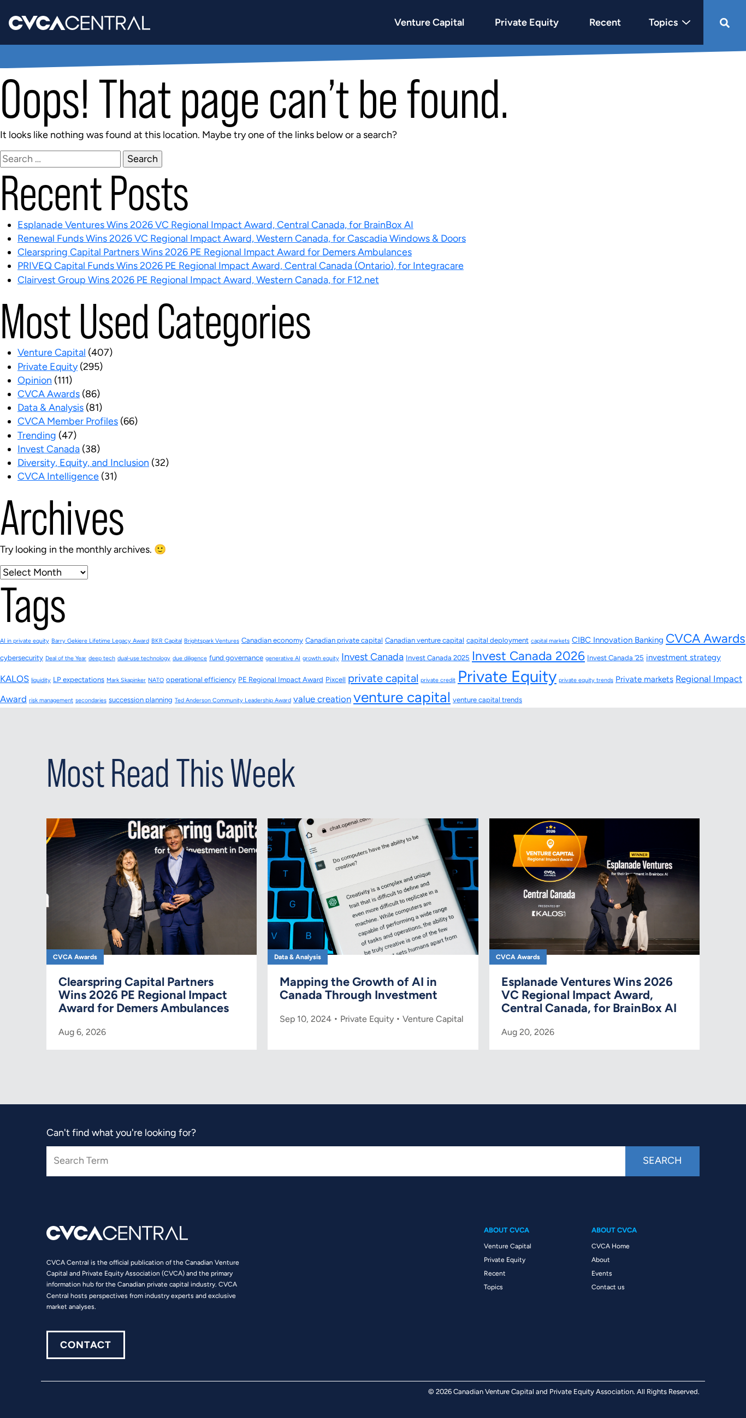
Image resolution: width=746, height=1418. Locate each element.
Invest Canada (48, 449)
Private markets (644, 679)
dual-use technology (143, 658)
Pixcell (335, 679)
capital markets (550, 640)
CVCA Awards (48, 394)
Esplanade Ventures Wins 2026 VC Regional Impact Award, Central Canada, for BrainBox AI (215, 225)
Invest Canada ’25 (615, 658)
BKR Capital (166, 640)
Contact (85, 1345)
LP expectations (78, 679)
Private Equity (47, 367)
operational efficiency (201, 679)
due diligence (190, 658)
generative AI (282, 658)
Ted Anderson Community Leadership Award (233, 700)
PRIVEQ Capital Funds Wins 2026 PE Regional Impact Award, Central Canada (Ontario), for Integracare (240, 266)
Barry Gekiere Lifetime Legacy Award (100, 640)
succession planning (141, 700)
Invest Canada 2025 (438, 658)
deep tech (101, 658)
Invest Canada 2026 (528, 655)
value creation (322, 698)
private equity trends (586, 680)
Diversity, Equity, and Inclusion (83, 463)
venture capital (402, 697)
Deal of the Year (65, 658)
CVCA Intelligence (58, 476)
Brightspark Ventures (211, 640)
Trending (36, 435)
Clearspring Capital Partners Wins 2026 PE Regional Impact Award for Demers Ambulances (214, 252)
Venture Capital (51, 352)
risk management (51, 700)
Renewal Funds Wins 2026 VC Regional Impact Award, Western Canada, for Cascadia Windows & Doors (241, 238)
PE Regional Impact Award (280, 679)
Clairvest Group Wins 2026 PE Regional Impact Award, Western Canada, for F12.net (198, 280)
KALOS (14, 678)
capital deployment (497, 640)
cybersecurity (21, 658)
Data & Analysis (50, 408)
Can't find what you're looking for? (121, 1133)
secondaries (90, 700)
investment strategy (683, 657)
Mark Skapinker (126, 680)
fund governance (236, 658)
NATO (156, 680)
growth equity (321, 658)
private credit (438, 680)
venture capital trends (487, 700)
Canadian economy (272, 640)
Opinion (34, 380)
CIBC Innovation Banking (618, 640)
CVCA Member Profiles (67, 421)
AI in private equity (24, 640)
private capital (383, 678)
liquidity (41, 680)
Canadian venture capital (424, 640)
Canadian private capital (344, 640)
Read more (151, 934)
